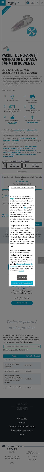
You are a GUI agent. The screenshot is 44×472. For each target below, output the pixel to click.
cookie (21, 271)
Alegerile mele (22, 277)
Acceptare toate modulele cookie (22, 283)
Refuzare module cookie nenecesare (22, 188)
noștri (12, 198)
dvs (25, 207)
